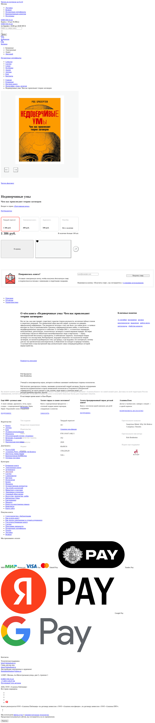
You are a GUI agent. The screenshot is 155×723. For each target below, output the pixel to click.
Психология (10, 480)
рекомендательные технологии (37, 715)
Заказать (45, 413)
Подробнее (6, 413)
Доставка (9, 8)
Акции (8, 70)
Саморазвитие (10, 476)
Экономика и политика (14, 492)
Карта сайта (10, 508)
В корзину (17, 249)
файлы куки (18, 715)
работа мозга (145, 323)
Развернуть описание (28, 361)
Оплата (8, 530)
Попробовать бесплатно (131, 411)
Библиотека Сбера (12, 498)
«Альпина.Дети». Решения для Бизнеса (20, 452)
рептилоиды (122, 326)
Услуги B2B (10, 450)
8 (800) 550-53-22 (7, 679)
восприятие (132, 320)
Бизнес (8, 482)
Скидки (8, 64)
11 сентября (122, 320)
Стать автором (15, 683)
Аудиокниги (10, 470)
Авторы (8, 72)
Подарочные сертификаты (15, 12)
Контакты (9, 76)
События (8, 62)
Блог (7, 74)
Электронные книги (13, 468)
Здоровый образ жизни (14, 494)
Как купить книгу (12, 518)
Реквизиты (9, 434)
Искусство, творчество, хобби (17, 496)
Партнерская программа (14, 442)
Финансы (9, 484)
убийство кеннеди (135, 326)
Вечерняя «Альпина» (13, 438)
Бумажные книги (12, 465)
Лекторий (9, 54)
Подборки (9, 68)
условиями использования (133, 283)
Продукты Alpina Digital (14, 454)
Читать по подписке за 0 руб (12, 2)
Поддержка (9, 16)
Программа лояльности (14, 526)
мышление (135, 323)
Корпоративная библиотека (16, 456)
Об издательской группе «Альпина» (19, 436)
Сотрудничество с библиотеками (18, 516)
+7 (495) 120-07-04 (8, 681)
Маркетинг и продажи (14, 490)
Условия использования (14, 432)
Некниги (8, 502)
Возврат (8, 10)
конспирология (123, 323)
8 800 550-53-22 (7, 20)
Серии (7, 66)
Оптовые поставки (12, 458)
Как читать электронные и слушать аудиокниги (23, 520)
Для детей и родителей (14, 488)
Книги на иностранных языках (17, 504)
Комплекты (9, 506)
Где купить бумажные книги (16, 522)
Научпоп (8, 478)
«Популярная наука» (22, 206)
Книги (8, 426)
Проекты (8, 440)
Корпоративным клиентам (15, 14)
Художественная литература (16, 486)
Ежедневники (10, 500)
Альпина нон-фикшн (68, 429)
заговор (141, 320)
